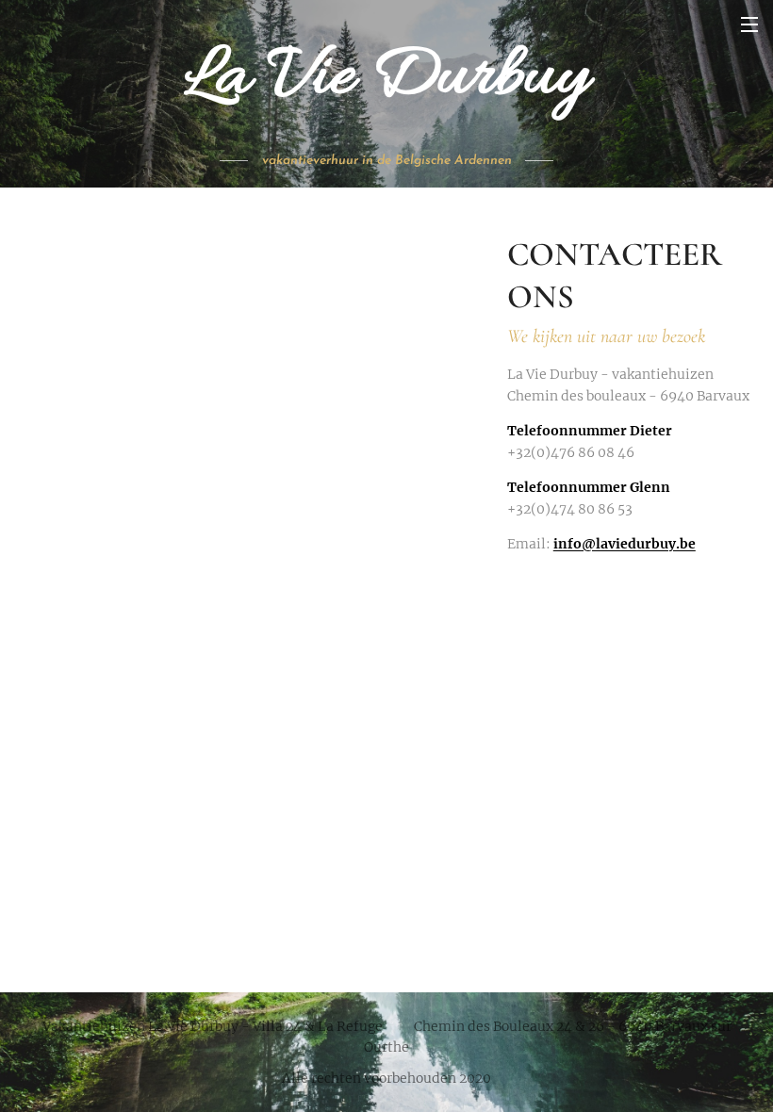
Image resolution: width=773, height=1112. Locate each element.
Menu (749, 23)
